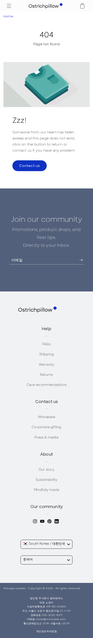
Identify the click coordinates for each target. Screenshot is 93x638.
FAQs (46, 344)
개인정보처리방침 (46, 631)
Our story (46, 470)
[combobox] (46, 544)
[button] (9, 6)
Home (8, 16)
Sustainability (47, 480)
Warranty (46, 365)
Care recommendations (46, 385)
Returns (46, 375)
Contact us (29, 165)
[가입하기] (78, 260)
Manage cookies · (15, 588)
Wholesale (46, 417)
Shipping (46, 354)
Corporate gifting (46, 427)
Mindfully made (46, 490)
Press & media (46, 437)
